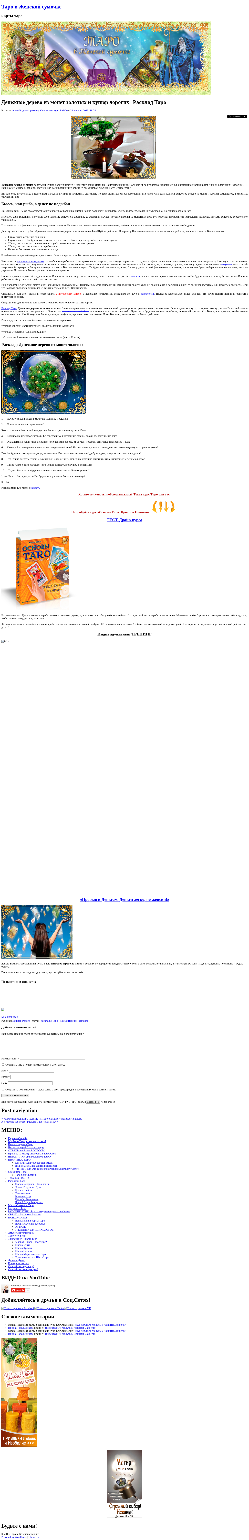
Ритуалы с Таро (17, 1208)
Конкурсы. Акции (18, 1263)
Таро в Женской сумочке (31, 7)
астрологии (147, 293)
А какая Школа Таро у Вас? (31, 1241)
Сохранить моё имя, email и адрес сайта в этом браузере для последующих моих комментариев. (60, 1089)
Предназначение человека (30, 1223)
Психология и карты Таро (30, 1220)
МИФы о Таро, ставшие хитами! (27, 1141)
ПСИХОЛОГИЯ (17, 1217)
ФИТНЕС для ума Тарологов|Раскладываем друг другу (47, 1168)
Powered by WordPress (13, 1537)
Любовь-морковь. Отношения (32, 1184)
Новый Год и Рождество (29, 1202)
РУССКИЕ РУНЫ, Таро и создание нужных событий (39, 1211)
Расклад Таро (9, 308)
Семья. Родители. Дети (28, 1187)
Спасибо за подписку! (21, 1266)
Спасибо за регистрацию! (23, 1269)
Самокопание (22, 1193)
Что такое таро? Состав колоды (26, 1147)
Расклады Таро (16, 1181)
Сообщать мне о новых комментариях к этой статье (35, 1064)
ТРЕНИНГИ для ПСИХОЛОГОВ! (35, 1229)
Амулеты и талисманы (21, 1232)
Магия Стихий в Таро (21, 1205)
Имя (4, 1070)
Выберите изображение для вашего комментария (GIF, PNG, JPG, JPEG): (43, 1101)
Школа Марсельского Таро (30, 1254)
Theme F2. (34, 1537)
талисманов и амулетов (30, 261)
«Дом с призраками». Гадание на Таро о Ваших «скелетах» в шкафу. (41, 1118)
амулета (135, 276)
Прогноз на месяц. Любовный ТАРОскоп (32, 1153)
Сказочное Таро (17, 1171)
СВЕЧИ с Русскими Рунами (24, 1214)
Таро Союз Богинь (25, 1174)
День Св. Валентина (26, 1199)
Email (5, 1076)
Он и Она (20, 1226)
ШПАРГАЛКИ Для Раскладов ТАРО (29, 1156)
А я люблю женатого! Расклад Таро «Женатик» (29, 1121)
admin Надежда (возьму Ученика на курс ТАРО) (40, 110)
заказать (35, 487)
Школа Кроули (23, 1248)
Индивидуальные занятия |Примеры (36, 1165)
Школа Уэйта (22, 1245)
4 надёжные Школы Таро (22, 1238)
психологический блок (75, 311)
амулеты (226, 264)
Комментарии (68, 1020)
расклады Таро (49, 1020)
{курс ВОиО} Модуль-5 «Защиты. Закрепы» (101, 1324)
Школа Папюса (24, 1251)
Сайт (4, 1083)
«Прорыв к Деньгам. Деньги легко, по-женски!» (124, 899)
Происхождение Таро (20, 1144)
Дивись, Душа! (16, 1260)
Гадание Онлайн (17, 1138)
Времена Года (23, 1196)
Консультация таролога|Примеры (34, 1162)
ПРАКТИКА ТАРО (19, 1159)
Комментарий (10, 1058)
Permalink (83, 1020)
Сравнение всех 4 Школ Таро (32, 1257)
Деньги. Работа (21, 1020)
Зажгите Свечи (17, 1235)
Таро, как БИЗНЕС (19, 1177)
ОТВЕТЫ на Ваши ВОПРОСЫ (26, 1150)
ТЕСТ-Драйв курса (124, 520)
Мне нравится (9, 1016)
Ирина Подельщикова (21, 1327)
